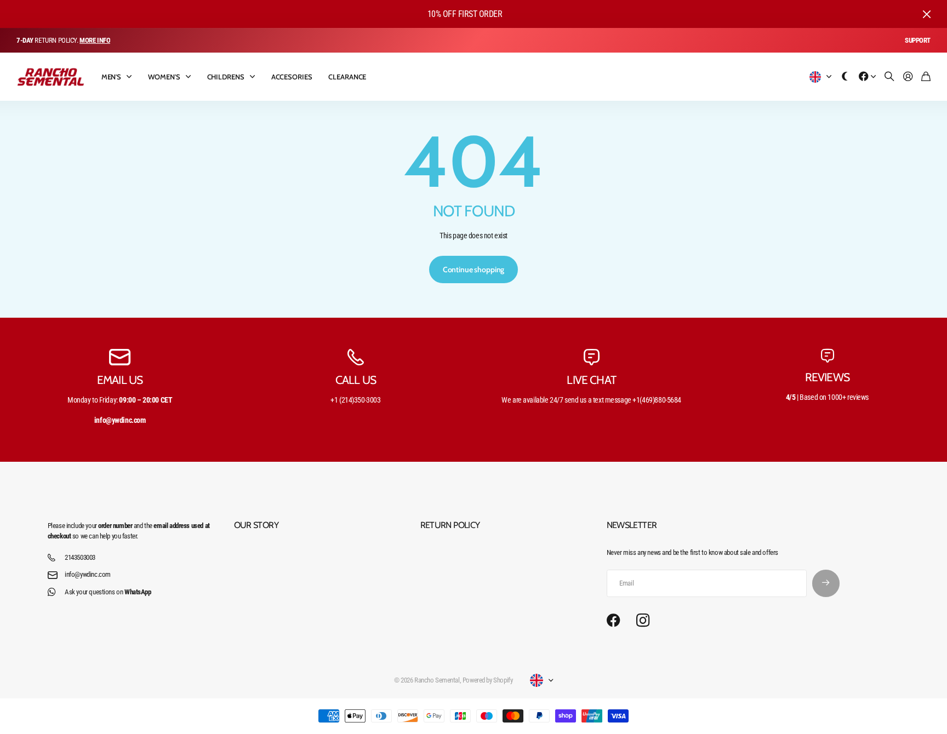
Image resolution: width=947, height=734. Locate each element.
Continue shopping (474, 269)
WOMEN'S (164, 76)
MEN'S (111, 76)
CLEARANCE (347, 76)
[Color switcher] (845, 77)
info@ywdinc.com (88, 574)
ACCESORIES (291, 76)
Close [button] (927, 14)
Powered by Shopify (487, 680)
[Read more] (867, 77)
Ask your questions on (108, 592)
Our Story (256, 525)
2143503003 (80, 557)
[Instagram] (642, 621)
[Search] (889, 77)
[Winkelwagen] (926, 77)
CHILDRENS (225, 76)
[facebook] (613, 620)
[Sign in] (908, 77)
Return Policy (450, 525)
